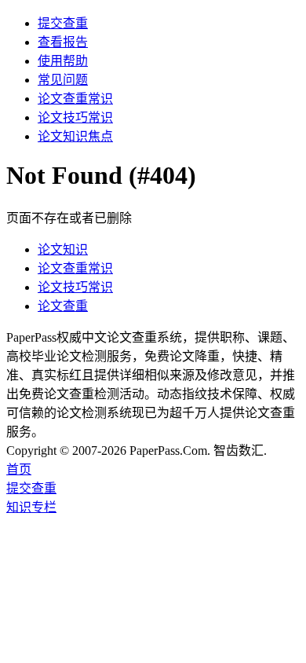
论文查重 (63, 306)
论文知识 (63, 249)
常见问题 (63, 79)
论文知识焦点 (75, 136)
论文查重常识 (75, 98)
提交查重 (63, 23)
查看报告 (63, 42)
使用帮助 (63, 61)
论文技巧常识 (75, 117)
